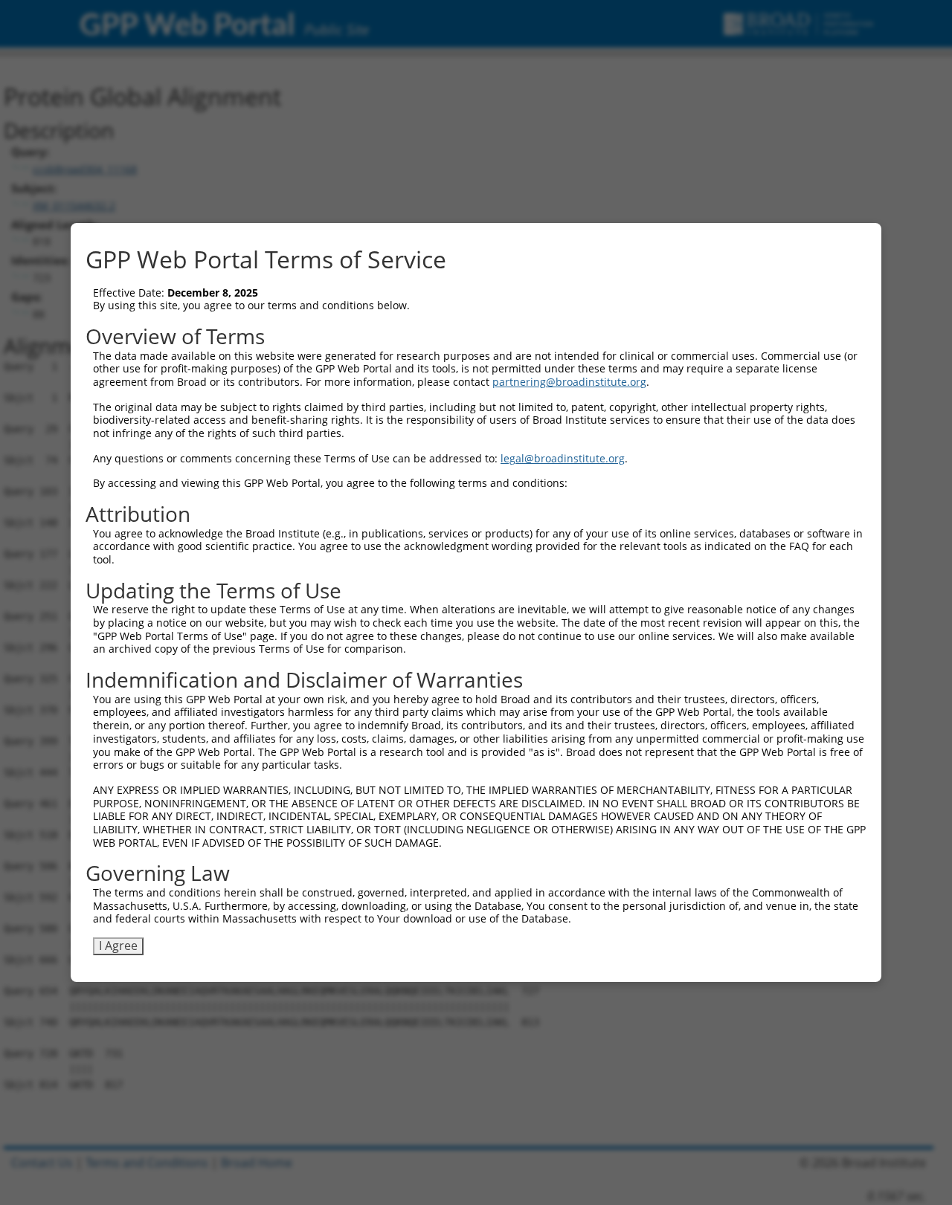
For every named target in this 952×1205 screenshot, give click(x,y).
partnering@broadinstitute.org (569, 382)
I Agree (118, 945)
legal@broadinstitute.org (563, 458)
